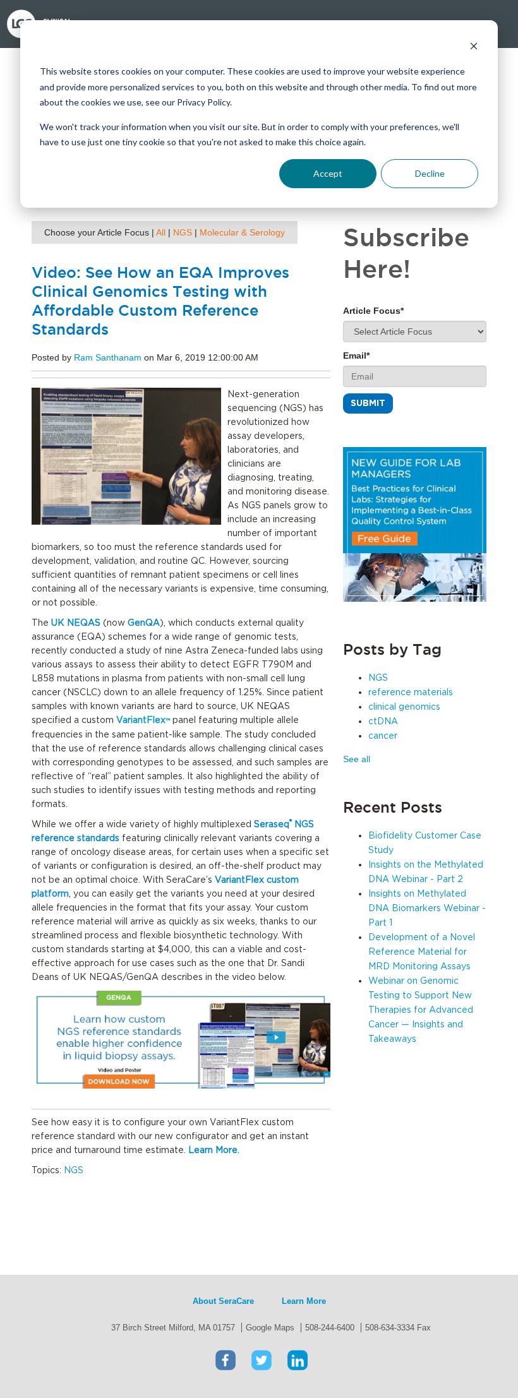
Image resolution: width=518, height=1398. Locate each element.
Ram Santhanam (108, 357)
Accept (327, 173)
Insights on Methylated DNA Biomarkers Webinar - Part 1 (427, 909)
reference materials (410, 692)
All (161, 232)
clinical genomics (404, 707)
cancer (382, 736)
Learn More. (213, 1150)
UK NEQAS (75, 623)
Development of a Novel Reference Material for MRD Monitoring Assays (421, 952)
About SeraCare (223, 1301)
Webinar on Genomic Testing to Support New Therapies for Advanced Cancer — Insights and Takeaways (420, 1010)
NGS (182, 232)
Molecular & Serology (242, 232)
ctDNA (383, 721)
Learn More (304, 1301)
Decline (430, 173)
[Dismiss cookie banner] (473, 48)
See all (356, 759)
